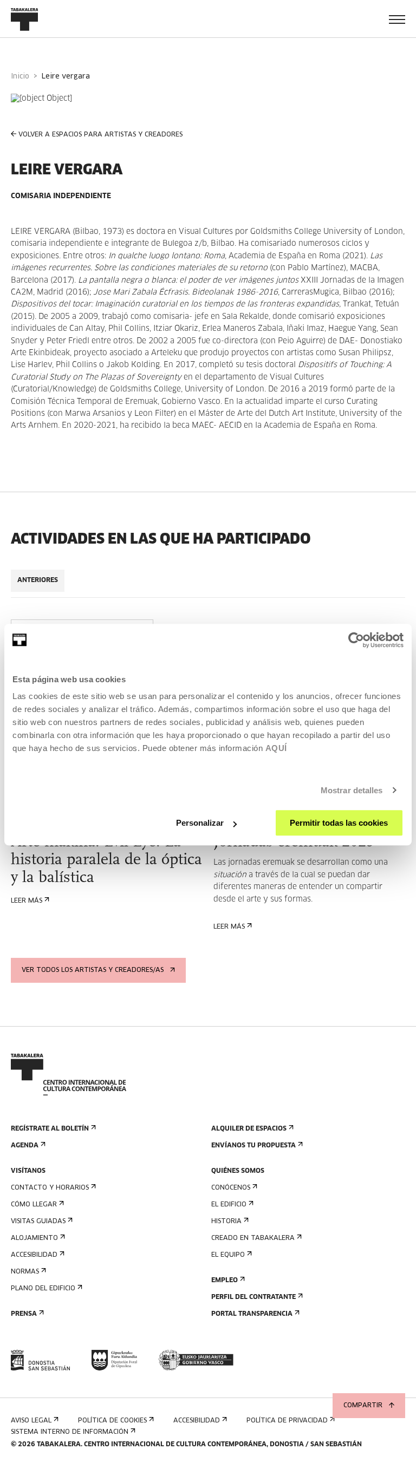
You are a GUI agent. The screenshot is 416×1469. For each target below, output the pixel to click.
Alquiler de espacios (249, 1129)
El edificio (228, 1205)
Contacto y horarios (50, 1188)
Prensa (24, 1314)
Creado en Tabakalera (253, 1238)
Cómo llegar (34, 1205)
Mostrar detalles (352, 790)
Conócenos (230, 1188)
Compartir (362, 1405)
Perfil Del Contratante (253, 1297)
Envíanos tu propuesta (253, 1145)
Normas (25, 1272)
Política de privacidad (287, 1421)
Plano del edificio (43, 1288)
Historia (226, 1221)
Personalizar (200, 822)
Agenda (24, 1145)
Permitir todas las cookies (339, 822)
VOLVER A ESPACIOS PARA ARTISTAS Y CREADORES (100, 135)
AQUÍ (276, 748)
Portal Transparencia (251, 1314)
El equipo (228, 1255)
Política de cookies (112, 1421)
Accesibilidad (34, 1255)
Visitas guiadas (38, 1221)
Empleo (224, 1280)
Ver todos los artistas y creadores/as (93, 970)
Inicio (20, 76)
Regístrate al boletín (50, 1129)
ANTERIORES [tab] (37, 580)
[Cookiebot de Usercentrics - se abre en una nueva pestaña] (356, 640)
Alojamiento (34, 1238)
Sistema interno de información (69, 1432)
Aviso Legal (31, 1421)
